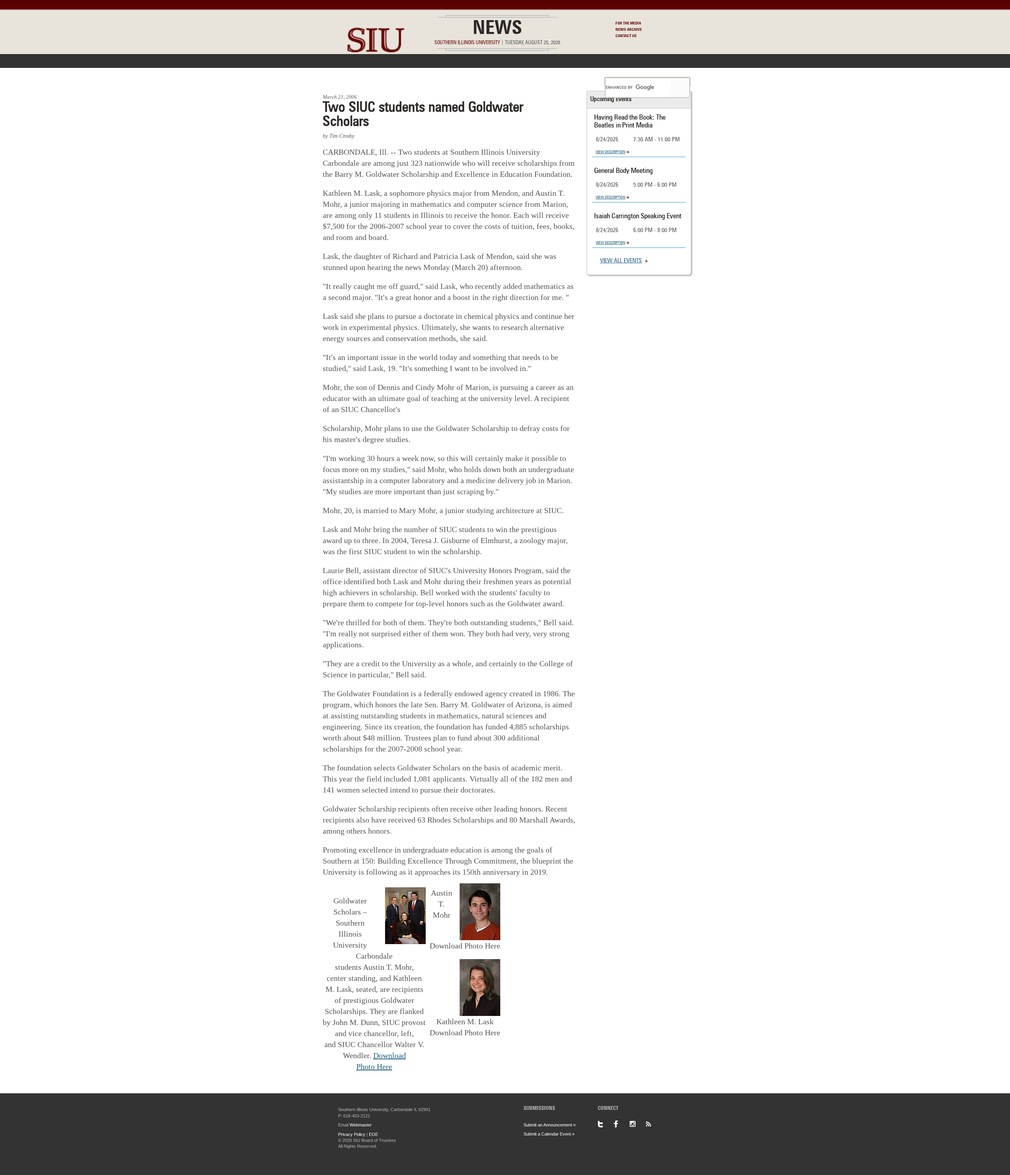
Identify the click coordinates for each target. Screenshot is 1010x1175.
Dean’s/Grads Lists (570, 81)
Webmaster (361, 1125)
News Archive (628, 30)
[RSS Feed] (653, 1124)
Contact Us (626, 36)
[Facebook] (621, 1124)
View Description (610, 152)
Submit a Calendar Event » (549, 1134)
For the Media (628, 23)
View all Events (621, 261)
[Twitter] (605, 1124)
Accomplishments (446, 81)
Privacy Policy (351, 1134)
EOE (373, 1134)
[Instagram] (637, 1124)
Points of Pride (507, 81)
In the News (389, 81)
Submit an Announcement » (550, 1125)
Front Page (342, 81)
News (497, 29)
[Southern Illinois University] (375, 71)
